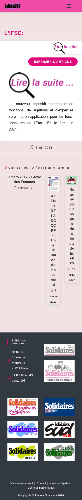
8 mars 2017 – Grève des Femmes (24, 179)
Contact (41, 483)
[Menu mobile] (69, 6)
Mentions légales (59, 483)
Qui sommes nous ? (21, 483)
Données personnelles (41, 487)
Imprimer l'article (53, 61)
